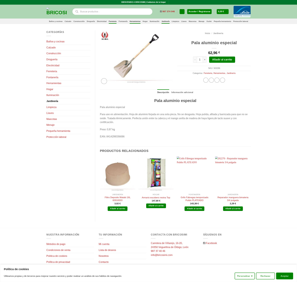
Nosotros (104, 256)
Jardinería (165, 21)
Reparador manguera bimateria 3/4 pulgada (232, 198)
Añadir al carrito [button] (117, 209)
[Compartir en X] (211, 80)
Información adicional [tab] (182, 92)
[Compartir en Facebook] (205, 80)
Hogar (145, 21)
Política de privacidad (58, 262)
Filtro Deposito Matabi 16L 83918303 (118, 198)
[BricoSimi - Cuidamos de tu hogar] (56, 12)
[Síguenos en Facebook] (171, 2)
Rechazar (265, 276)
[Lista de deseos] (182, 11)
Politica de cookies (56, 256)
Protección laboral (240, 21)
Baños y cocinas (55, 21)
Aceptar (285, 276)
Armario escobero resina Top (156, 197)
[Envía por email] (217, 80)
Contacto (104, 262)
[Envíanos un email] (174, 2)
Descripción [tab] (163, 92)
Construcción (79, 21)
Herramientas (135, 21)
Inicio (207, 33)
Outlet (209, 21)
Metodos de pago (55, 244)
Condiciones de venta (58, 250)
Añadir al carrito (222, 59)
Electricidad (102, 21)
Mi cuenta (104, 244)
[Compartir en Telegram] (222, 80)
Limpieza (175, 21)
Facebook (211, 243)
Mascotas (192, 21)
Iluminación (154, 21)
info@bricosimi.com (161, 255)
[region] (148, 273)
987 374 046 (168, 11)
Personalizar (243, 276)
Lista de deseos (107, 250)
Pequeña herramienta (222, 21)
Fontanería (123, 21)
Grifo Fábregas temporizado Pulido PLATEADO (194, 198)
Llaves (184, 21)
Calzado (68, 21)
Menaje (201, 21)
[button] (199, 11)
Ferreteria (112, 21)
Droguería (91, 21)
